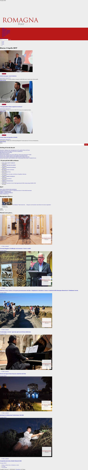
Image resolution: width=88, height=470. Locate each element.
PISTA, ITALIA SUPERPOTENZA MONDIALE (8, 189)
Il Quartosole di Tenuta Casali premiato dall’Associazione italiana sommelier (14, 156)
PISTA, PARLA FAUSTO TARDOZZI (8, 163)
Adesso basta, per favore (5, 153)
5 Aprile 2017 (7, 78)
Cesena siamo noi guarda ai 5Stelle (8, 137)
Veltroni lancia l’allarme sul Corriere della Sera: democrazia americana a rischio (15, 154)
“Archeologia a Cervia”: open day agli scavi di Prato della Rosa (15, 332)
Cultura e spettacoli (6, 31)
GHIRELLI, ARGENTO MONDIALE (8, 176)
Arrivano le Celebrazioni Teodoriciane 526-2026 (12, 415)
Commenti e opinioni (6, 30)
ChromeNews (18, 469)
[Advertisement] (44, 9)
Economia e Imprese (6, 33)
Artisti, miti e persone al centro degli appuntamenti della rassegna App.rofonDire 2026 (19, 183)
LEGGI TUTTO (3, 80)
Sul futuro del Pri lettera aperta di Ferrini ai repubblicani (11, 151)
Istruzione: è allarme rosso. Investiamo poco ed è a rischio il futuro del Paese (15, 150)
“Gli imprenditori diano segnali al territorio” (11, 106)
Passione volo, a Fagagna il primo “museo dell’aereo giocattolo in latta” (14, 155)
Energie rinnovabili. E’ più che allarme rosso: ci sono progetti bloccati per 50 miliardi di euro (18, 158)
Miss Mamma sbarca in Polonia (6, 152)
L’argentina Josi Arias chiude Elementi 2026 (11, 461)
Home (3, 28)
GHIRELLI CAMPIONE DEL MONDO (9, 165)
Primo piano (4, 29)
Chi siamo (4, 35)
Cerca (1, 143)
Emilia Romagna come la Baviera (8, 76)
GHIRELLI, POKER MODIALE (7, 180)
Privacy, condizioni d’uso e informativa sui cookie (10, 465)
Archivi (1, 209)
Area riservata (4, 467)
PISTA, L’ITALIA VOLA (6, 171)
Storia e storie (5, 34)
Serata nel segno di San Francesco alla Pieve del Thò (13, 373)
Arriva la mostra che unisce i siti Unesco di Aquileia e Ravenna (14, 174)
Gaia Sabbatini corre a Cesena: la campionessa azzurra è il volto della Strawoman (16, 190)
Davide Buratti (2, 78)
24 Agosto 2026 (3, 250)
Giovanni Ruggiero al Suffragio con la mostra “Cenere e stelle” (15, 248)
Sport (3, 36)
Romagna (3, 288)
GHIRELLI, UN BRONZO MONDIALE (9, 167)
